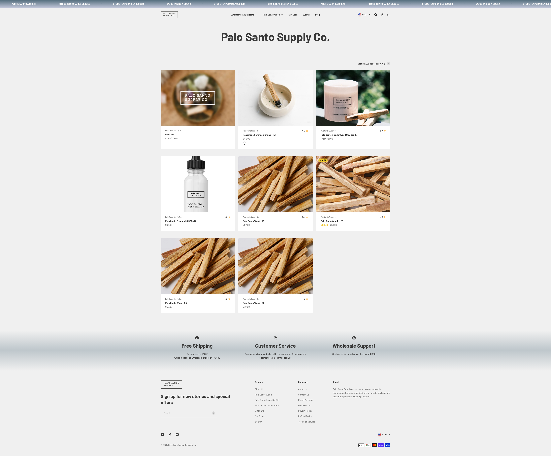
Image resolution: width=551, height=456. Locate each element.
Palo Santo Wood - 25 (176, 303)
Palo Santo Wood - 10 (253, 221)
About (306, 14)
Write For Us (304, 405)
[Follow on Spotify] (177, 434)
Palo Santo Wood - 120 (332, 221)
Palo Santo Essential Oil (267, 400)
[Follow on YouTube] (163, 434)
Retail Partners (305, 400)
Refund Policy (305, 416)
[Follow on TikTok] (170, 434)
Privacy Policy (305, 410)
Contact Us (303, 394)
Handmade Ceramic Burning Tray (259, 134)
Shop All (259, 389)
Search (258, 421)
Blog (317, 14)
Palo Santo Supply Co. (173, 131)
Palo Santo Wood (271, 14)
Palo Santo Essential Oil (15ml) (180, 221)
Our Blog (259, 416)
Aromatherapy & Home (242, 14)
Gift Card (293, 14)
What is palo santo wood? (268, 405)
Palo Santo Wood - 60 (253, 303)
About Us (302, 389)
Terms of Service (306, 421)
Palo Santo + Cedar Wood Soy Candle (339, 134)
